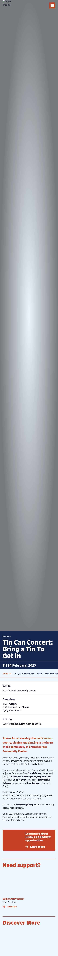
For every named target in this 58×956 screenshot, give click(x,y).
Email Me (12, 906)
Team (39, 673)
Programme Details (24, 673)
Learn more (37, 846)
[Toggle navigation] (52, 5)
